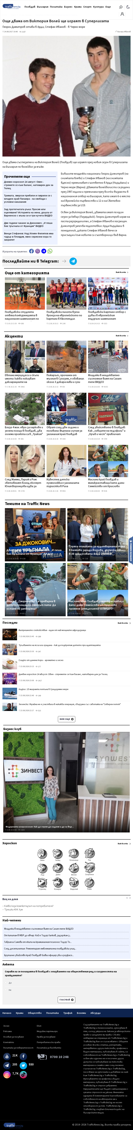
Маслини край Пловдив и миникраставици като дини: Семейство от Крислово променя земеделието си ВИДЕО (106, 483)
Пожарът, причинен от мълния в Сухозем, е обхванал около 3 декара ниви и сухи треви (65, 379)
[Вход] (122, 15)
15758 (22, 491)
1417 (40, 680)
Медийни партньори (47, 1031)
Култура (98, 7)
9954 (64, 491)
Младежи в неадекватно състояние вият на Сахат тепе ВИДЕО (104, 379)
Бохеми (81, 1013)
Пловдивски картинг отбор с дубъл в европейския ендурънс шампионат (107, 315)
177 (39, 666)
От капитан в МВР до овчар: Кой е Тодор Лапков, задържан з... (37, 935)
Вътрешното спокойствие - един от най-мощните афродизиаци (52, 630)
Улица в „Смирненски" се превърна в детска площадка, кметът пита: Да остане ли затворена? (31, 605)
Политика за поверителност (18, 1047)
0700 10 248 (59, 1056)
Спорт (87, 7)
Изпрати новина (131, 550)
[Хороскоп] (66, 890)
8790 (23, 558)
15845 (22, 830)
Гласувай (65, 999)
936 (63, 387)
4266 (22, 323)
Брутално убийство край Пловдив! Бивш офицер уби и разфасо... (39, 955)
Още (108, 7)
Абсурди (96, 1013)
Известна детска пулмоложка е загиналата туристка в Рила (63, 483)
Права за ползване (46, 1037)
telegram (43, 251)
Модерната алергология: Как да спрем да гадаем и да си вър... (40, 826)
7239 (86, 558)
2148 (64, 323)
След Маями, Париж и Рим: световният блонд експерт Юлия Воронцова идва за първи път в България (23, 483)
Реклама (7, 1031)
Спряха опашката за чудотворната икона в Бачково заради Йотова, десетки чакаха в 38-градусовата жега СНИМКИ (97, 550)
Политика (56, 7)
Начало (6, 1013)
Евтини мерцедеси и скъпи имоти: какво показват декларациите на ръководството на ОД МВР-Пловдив (23, 379)
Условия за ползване (13, 1037)
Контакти (8, 1042)
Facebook (31, 251)
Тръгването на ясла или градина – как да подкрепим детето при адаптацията (60, 645)
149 (39, 695)
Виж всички (121, 272)
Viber (37, 251)
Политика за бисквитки (49, 1047)
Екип (39, 1026)
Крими (78, 7)
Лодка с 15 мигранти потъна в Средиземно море (43, 689)
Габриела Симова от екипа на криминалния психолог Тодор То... (38, 942)
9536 (105, 491)
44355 (105, 387)
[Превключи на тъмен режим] (128, 7)
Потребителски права (48, 1042)
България (42, 7)
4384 (64, 439)
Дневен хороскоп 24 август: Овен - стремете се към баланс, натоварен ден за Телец (63, 674)
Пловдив (29, 7)
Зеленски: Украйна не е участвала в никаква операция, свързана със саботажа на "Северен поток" (70, 704)
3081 (22, 439)
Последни (9, 622)
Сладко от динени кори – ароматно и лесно (41, 660)
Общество (35, 1013)
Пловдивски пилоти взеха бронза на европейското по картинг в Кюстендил (64, 315)
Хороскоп (9, 843)
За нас (6, 1026)
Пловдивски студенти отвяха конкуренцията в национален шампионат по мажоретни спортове (22, 315)
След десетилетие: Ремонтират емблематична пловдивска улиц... (40, 948)
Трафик (67, 1013)
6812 (23, 613)
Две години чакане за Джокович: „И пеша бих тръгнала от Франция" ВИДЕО (33, 552)
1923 (105, 323)
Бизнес (68, 7)
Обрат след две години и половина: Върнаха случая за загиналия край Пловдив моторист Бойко (64, 431)
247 (39, 651)
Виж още (65, 719)
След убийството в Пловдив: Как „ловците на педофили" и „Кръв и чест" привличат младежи (107, 431)
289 (39, 636)
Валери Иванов (124, 31)
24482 (22, 387)
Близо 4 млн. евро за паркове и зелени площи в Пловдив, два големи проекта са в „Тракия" (24, 431)
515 (39, 710)
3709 (105, 439)
